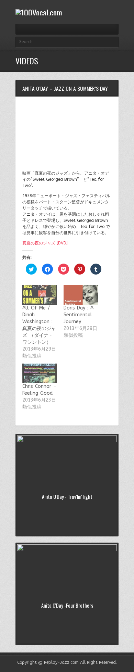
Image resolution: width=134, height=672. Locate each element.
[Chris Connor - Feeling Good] (39, 373)
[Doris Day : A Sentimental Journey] (81, 295)
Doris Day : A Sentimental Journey (78, 315)
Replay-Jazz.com (61, 662)
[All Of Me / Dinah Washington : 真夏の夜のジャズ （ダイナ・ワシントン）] (39, 295)
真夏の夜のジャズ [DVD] (45, 243)
